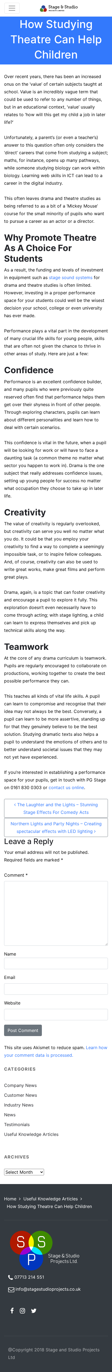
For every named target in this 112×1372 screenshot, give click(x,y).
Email (9, 977)
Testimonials (17, 1124)
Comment (16, 875)
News (9, 1114)
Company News (20, 1085)
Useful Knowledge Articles (31, 1134)
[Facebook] (12, 1310)
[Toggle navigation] (12, 8)
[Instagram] (22, 1310)
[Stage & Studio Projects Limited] (59, 8)
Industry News (18, 1105)
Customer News (20, 1095)
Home (10, 1198)
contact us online (66, 787)
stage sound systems (70, 277)
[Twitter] (34, 1310)
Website (12, 1003)
